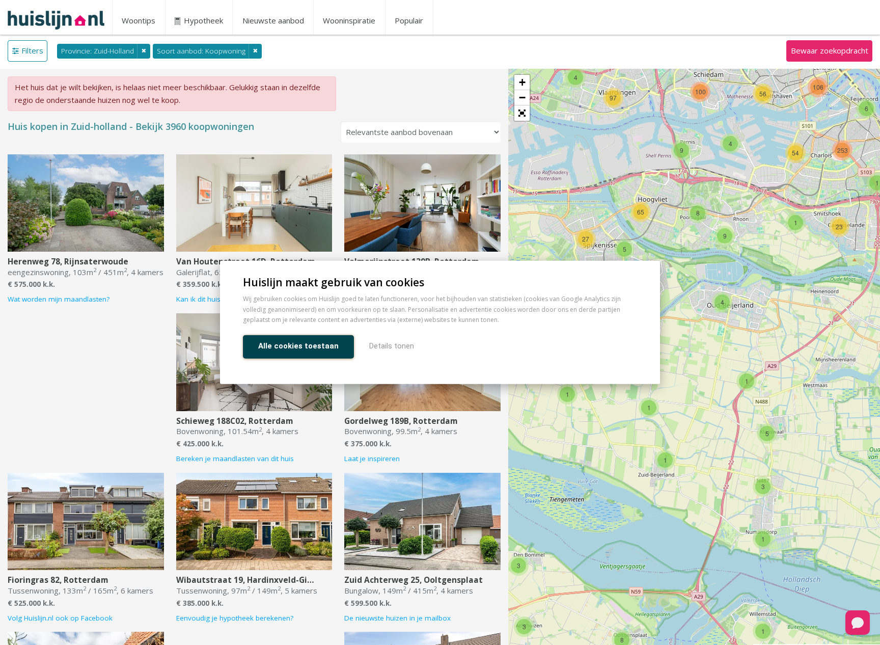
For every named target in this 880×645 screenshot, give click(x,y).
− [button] (522, 97)
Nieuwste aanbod (273, 20)
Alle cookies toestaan (298, 346)
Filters (32, 50)
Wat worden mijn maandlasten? (58, 299)
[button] (522, 113)
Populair (409, 20)
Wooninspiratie (349, 20)
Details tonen (391, 346)
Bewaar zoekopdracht (829, 50)
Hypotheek (202, 20)
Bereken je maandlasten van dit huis (235, 458)
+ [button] (522, 82)
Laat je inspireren (372, 458)
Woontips (138, 20)
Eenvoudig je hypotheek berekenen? (234, 618)
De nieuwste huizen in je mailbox (397, 618)
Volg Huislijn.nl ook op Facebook (60, 618)
